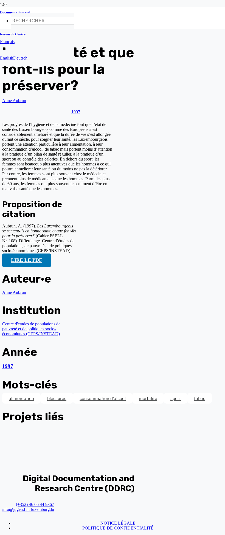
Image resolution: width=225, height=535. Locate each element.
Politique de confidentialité (118, 528)
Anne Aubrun (14, 100)
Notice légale (118, 523)
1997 (7, 366)
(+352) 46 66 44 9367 (35, 504)
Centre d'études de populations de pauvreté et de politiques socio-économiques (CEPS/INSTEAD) (31, 329)
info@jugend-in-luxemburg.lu (28, 509)
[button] (7, 41)
